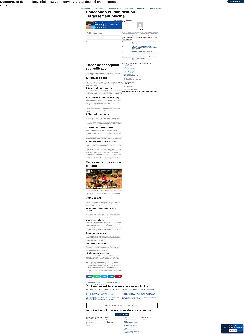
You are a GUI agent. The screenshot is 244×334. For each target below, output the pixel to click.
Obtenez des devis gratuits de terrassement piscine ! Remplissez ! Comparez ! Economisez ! (103, 290)
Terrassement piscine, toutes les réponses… (97, 292)
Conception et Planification (99, 8)
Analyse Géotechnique (85, 8)
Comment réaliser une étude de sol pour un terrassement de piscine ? (139, 293)
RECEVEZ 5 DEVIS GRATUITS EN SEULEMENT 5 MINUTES (136, 63)
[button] (120, 33)
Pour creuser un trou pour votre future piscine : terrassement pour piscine (138, 290)
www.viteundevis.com (100, 27)
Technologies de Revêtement (156, 8)
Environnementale (129, 8)
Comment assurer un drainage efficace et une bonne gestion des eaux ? (144, 57)
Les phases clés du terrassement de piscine (133, 292)
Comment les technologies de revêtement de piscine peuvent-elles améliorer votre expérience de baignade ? (144, 47)
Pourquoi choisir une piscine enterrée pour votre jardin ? (144, 41)
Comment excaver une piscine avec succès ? (97, 293)
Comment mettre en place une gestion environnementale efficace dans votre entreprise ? (145, 52)
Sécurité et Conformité (141, 8)
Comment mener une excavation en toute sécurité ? (99, 294)
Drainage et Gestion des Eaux (115, 8)
